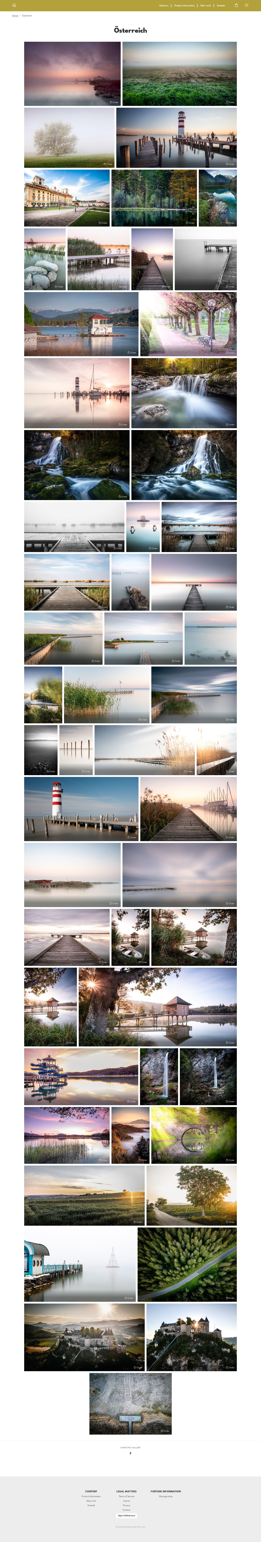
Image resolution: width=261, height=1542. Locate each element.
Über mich (206, 6)
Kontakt (221, 6)
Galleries (163, 6)
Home (15, 16)
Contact (126, 1510)
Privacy (126, 1505)
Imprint (126, 1501)
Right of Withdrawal (126, 1516)
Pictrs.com (141, 1527)
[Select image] (27, 102)
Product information (184, 6)
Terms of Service (126, 1496)
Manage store (166, 1496)
